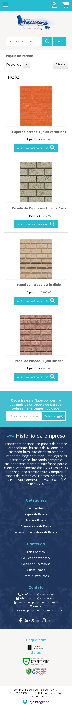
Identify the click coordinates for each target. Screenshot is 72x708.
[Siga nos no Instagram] (44, 621)
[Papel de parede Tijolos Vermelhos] (36, 120)
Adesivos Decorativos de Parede (36, 532)
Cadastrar (50, 416)
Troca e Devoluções (36, 576)
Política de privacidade (36, 558)
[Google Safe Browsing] (36, 671)
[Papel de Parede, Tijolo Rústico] (36, 349)
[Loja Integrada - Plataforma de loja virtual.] (36, 702)
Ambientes (36, 508)
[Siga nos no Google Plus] (26, 621)
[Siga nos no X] (32, 621)
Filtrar (59, 64)
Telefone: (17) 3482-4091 (37, 594)
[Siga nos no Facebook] (20, 621)
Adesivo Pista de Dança (36, 526)
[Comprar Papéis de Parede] (36, 23)
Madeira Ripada (36, 520)
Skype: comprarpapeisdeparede (37, 602)
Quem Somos (36, 570)
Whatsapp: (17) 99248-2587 (37, 598)
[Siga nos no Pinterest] (49, 621)
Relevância (13, 64)
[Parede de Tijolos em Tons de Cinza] (36, 196)
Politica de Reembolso (36, 564)
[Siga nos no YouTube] (38, 621)
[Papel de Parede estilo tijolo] (36, 273)
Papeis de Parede (19, 56)
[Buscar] (47, 41)
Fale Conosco (36, 552)
